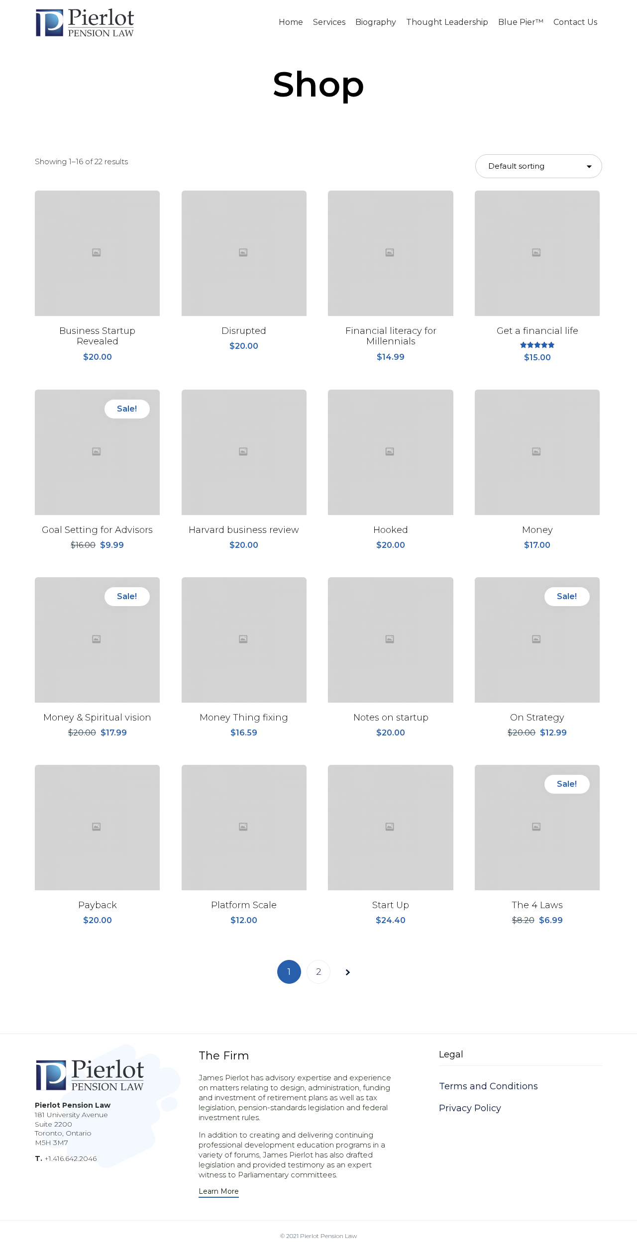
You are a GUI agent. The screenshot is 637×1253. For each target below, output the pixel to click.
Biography (375, 22)
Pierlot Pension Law (328, 1236)
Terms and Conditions (488, 1086)
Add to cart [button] (97, 314)
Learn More (219, 1191)
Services (329, 22)
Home (291, 22)
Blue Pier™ (520, 22)
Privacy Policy (470, 1108)
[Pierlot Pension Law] (84, 22)
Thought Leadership (447, 22)
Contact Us (575, 22)
